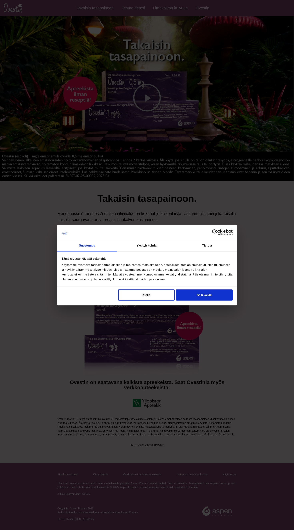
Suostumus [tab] (87, 245)
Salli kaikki (204, 295)
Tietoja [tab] (207, 245)
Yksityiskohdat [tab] (147, 245)
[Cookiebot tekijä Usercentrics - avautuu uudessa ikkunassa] (215, 232)
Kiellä (146, 295)
